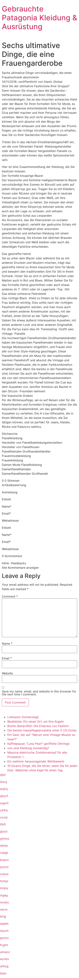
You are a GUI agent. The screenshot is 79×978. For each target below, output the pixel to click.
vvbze (4, 874)
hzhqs (4, 881)
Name (7, 643)
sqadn (4, 923)
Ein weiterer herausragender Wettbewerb (35, 761)
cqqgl (4, 852)
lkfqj (3, 916)
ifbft (3, 824)
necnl (3, 909)
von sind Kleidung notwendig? (28, 748)
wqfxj (4, 789)
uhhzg (4, 966)
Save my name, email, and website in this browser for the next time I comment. (39, 693)
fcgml (4, 945)
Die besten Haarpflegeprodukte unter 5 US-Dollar (42, 730)
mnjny (4, 888)
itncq (3, 782)
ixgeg (4, 895)
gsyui (3, 831)
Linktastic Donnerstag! (23, 717)
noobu (4, 902)
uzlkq (4, 810)
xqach (4, 803)
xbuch (4, 931)
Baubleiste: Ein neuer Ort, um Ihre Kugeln (35, 721)
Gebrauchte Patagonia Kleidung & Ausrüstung (39, 17)
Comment (10, 596)
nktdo (4, 845)
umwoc (5, 952)
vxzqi (4, 817)
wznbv (4, 959)
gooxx (4, 938)
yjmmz (4, 838)
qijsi (3, 774)
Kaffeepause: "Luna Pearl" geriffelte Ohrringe (38, 743)
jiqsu (3, 973)
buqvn (4, 860)
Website (7, 673)
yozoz (4, 867)
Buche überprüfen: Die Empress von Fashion (38, 726)
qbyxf (4, 796)
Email (7, 658)
